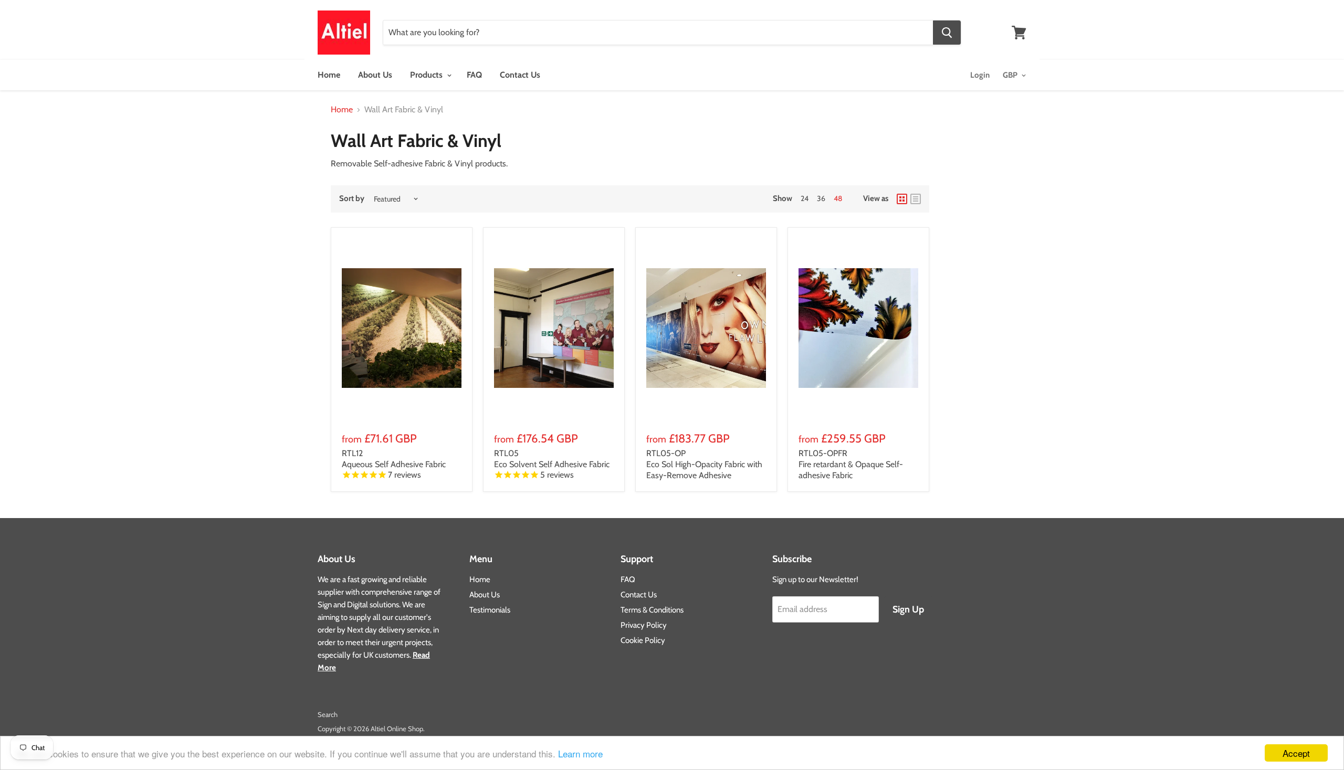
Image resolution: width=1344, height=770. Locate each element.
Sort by (351, 198)
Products (427, 75)
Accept (1296, 753)
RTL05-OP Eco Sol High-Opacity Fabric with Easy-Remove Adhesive (704, 464)
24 (804, 198)
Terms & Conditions (652, 610)
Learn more (580, 753)
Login (980, 75)
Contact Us (520, 75)
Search (328, 714)
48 (838, 198)
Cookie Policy (643, 640)
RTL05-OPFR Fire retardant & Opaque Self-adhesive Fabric (851, 464)
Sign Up (908, 609)
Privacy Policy (644, 625)
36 (821, 198)
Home (329, 75)
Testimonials (489, 610)
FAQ (474, 75)
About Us (375, 75)
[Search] (947, 32)
